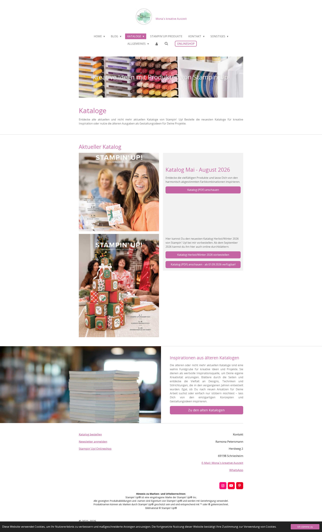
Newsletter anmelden (93, 441)
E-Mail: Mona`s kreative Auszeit (222, 463)
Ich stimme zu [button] (305, 526)
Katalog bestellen (90, 434)
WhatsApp (236, 470)
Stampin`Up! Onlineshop (95, 449)
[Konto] (157, 44)
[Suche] (166, 43)
